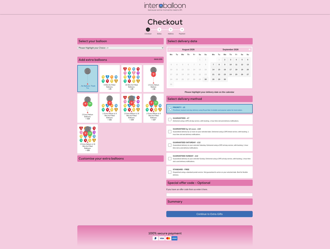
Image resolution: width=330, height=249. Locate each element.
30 (206, 79)
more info (158, 59)
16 (225, 70)
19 (242, 70)
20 (248, 70)
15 (219, 70)
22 (219, 74)
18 (236, 70)
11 (236, 65)
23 (225, 74)
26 (242, 74)
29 (219, 79)
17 (231, 70)
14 (213, 70)
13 (248, 65)
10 (231, 65)
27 (248, 74)
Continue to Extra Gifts (209, 214)
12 (242, 65)
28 (213, 79)
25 (236, 74)
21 (213, 74)
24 (231, 74)
